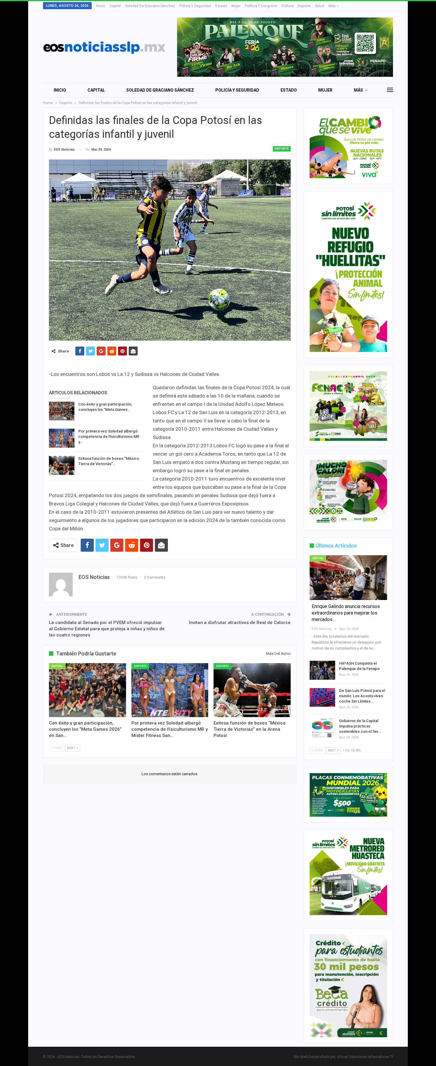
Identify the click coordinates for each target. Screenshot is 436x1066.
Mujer (236, 6)
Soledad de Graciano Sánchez (150, 6)
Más (333, 6)
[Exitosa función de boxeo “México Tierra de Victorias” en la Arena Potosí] (61, 465)
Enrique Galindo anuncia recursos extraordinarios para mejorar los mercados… (346, 613)
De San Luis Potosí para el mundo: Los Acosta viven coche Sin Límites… (362, 695)
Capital (115, 6)
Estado (221, 6)
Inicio (100, 6)
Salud (319, 6)
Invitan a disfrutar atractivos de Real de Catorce (240, 622)
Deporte (304, 6)
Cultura (287, 6)
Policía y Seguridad (195, 6)
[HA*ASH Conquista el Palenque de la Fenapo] (322, 670)
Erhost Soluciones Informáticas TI (365, 1057)
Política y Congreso (261, 6)
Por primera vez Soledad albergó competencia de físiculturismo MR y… (108, 436)
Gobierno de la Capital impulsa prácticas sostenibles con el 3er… (360, 726)
